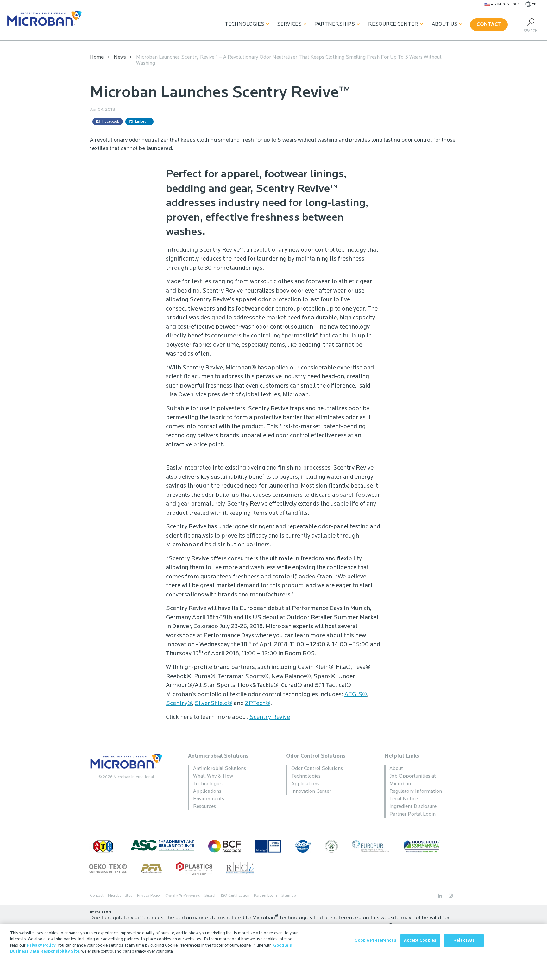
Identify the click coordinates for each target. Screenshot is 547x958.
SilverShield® (213, 704)
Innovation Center (311, 791)
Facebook (110, 121)
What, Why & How (213, 776)
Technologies (244, 24)
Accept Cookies (420, 940)
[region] (273, 941)
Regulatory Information (415, 791)
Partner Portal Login (412, 814)
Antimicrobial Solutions (218, 756)
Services (289, 24)
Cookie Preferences (375, 940)
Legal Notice (403, 799)
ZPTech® (257, 704)
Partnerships (334, 24)
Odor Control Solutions (315, 756)
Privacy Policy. (42, 945)
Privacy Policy (149, 896)
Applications (207, 791)
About (396, 768)
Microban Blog (120, 896)
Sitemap (288, 896)
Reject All (463, 940)
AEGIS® (355, 695)
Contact (488, 24)
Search (210, 896)
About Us (444, 24)
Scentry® (179, 704)
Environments (208, 799)
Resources (204, 806)
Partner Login (265, 896)
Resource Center (393, 24)
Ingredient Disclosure (413, 806)
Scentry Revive (269, 718)
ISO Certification (235, 896)
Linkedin (142, 121)
